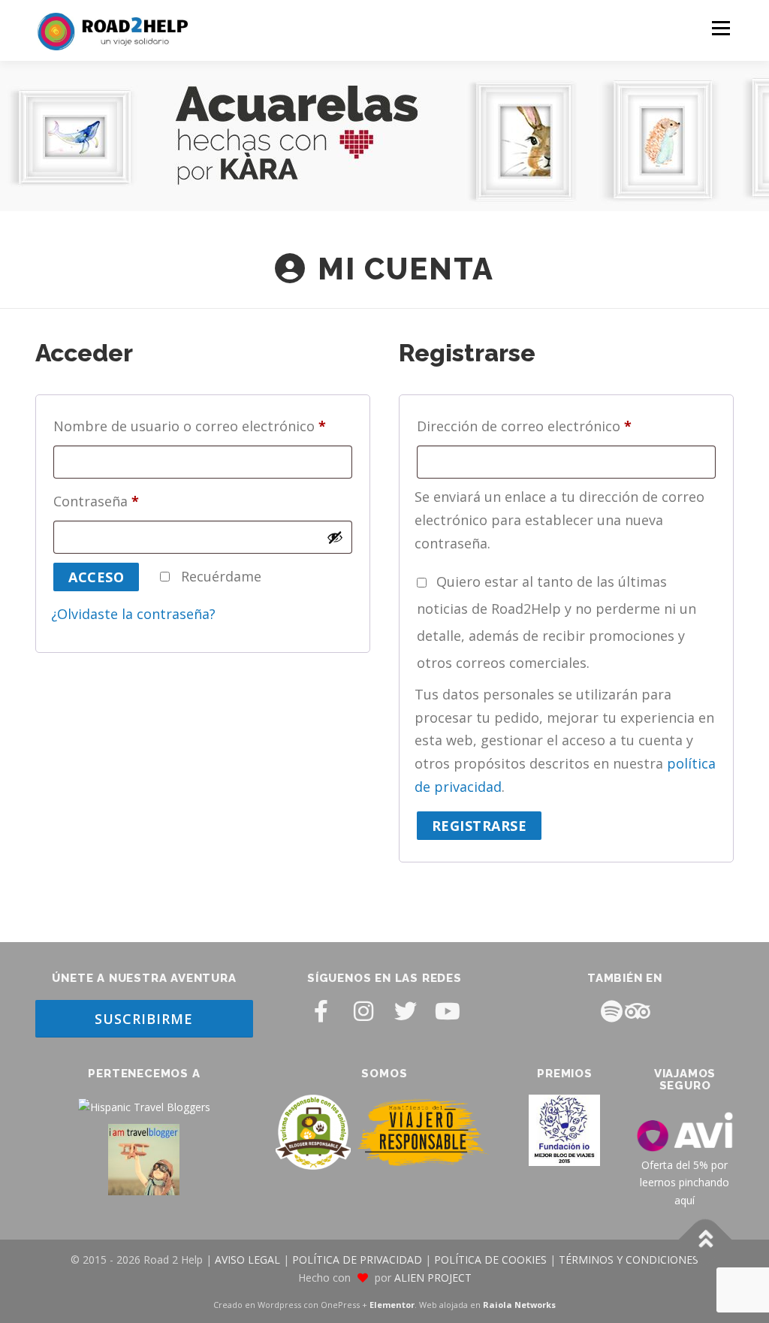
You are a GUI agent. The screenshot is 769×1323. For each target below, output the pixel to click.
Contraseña (101, 499)
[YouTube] (447, 1011)
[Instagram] (363, 1011)
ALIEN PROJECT (433, 1277)
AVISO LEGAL (247, 1259)
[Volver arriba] (705, 1240)
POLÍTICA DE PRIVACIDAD (357, 1259)
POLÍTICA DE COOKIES (490, 1259)
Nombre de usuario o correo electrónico (194, 423)
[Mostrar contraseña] (335, 537)
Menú (720, 28)
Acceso (96, 577)
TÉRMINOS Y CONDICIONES (628, 1259)
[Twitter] (405, 1011)
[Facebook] (321, 1011)
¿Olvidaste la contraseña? (133, 614)
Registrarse (479, 826)
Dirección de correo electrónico (529, 423)
